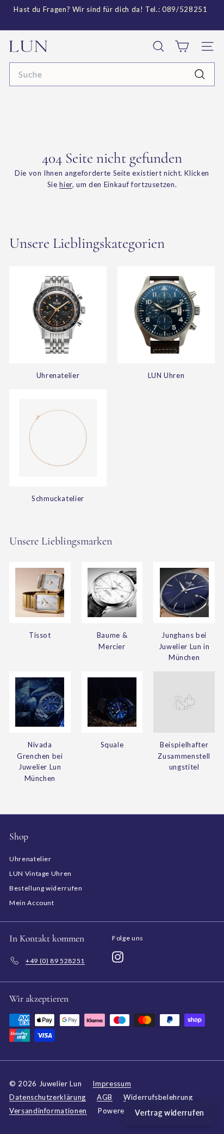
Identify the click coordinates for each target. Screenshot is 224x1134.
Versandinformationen (48, 1110)
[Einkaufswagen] (182, 46)
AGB (105, 1097)
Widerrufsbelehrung (158, 1097)
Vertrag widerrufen (169, 1112)
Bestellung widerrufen (46, 888)
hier (65, 184)
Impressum (111, 1083)
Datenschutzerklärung (47, 1097)
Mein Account (31, 903)
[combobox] (112, 74)
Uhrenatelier (30, 859)
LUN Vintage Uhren (40, 873)
